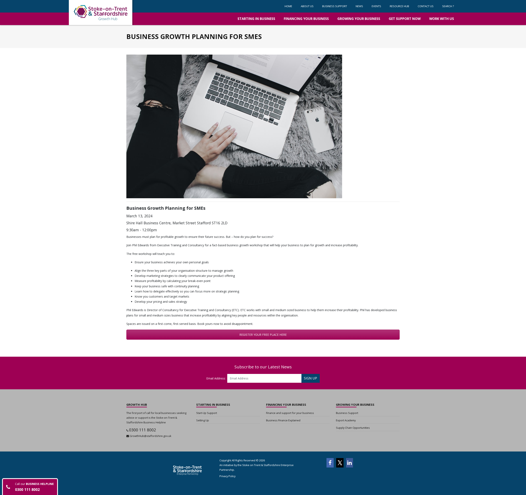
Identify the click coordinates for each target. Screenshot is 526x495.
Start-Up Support (206, 413)
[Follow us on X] (340, 463)
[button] (334, 6)
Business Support (347, 413)
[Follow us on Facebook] (329, 463)
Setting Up (202, 420)
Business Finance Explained (283, 420)
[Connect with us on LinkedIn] (349, 463)
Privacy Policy (227, 476)
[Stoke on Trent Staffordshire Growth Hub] (100, 12)
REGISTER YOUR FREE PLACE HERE (263, 335)
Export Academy (346, 420)
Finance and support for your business (290, 413)
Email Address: (216, 378)
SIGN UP (310, 378)
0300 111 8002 (142, 430)
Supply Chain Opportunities (353, 428)
